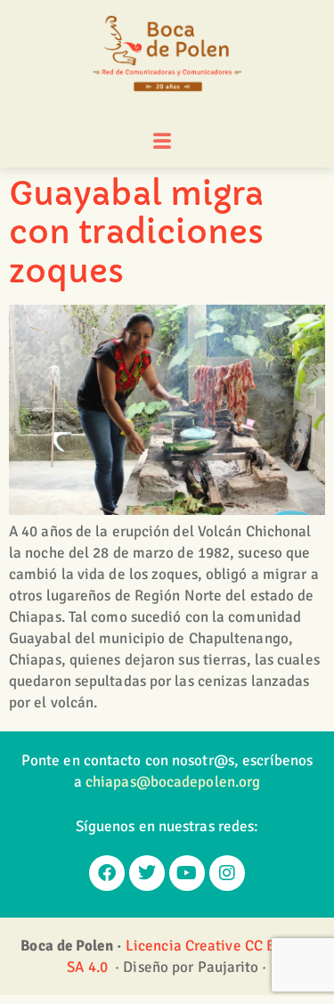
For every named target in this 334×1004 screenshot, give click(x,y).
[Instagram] (227, 873)
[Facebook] (107, 873)
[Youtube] (187, 873)
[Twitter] (147, 873)
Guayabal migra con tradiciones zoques (137, 232)
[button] (162, 142)
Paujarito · (232, 967)
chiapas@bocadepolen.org (173, 781)
